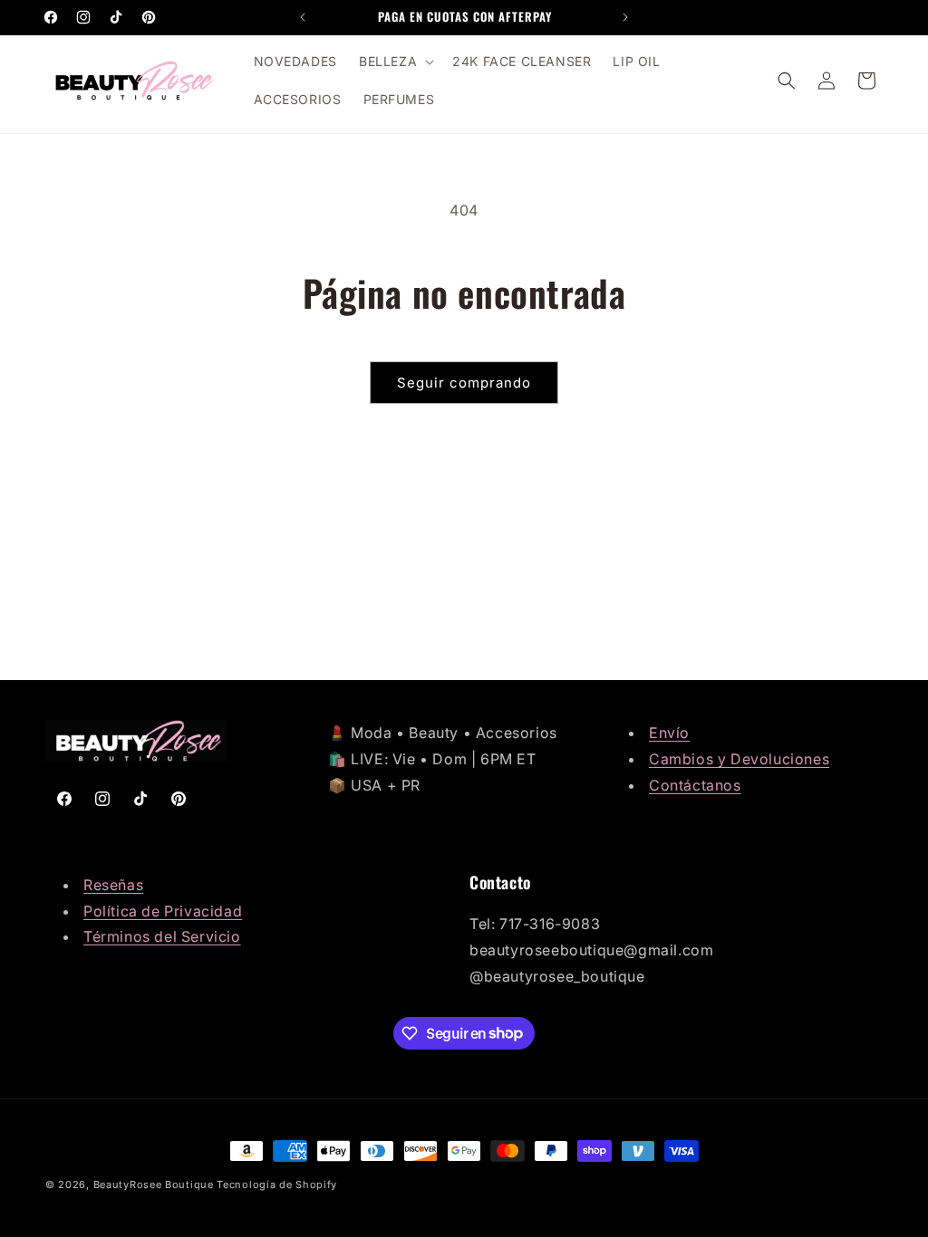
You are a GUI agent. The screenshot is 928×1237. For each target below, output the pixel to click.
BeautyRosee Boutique (153, 1184)
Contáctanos (695, 785)
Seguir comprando (464, 382)
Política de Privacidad (162, 911)
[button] (394, 62)
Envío (669, 733)
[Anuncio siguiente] (625, 17)
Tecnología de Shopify (277, 1184)
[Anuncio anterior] (303, 17)
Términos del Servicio (162, 936)
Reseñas (113, 885)
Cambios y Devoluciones (739, 759)
